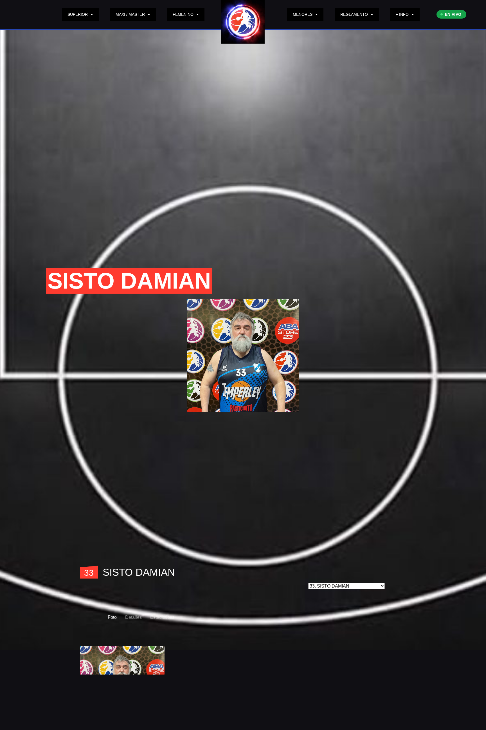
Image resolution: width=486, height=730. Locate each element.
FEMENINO (183, 14)
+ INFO (402, 14)
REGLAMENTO (354, 14)
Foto (112, 617)
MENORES (302, 14)
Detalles (133, 617)
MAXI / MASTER (130, 14)
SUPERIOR (78, 14)
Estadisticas (162, 617)
